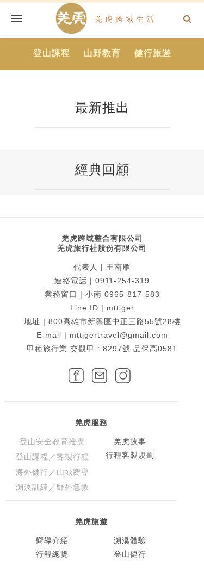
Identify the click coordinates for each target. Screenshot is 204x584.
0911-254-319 (122, 280)
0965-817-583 (132, 294)
